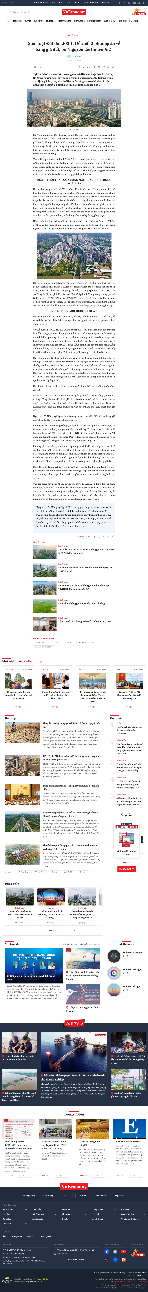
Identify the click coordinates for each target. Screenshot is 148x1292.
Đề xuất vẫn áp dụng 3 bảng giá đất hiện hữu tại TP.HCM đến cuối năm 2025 (83, 587)
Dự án (51, 908)
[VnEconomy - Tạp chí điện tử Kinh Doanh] (74, 1186)
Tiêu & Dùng (57, 3)
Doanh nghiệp (94, 21)
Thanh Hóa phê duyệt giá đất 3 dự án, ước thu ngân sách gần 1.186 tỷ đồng (70, 847)
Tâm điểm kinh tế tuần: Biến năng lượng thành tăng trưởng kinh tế (83, 975)
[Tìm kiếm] (9, 12)
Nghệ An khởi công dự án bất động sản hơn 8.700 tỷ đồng (51, 914)
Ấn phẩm (127, 815)
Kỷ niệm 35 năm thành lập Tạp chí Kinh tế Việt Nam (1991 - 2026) (54, 1145)
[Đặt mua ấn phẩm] (139, 11)
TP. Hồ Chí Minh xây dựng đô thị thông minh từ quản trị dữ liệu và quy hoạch (71, 758)
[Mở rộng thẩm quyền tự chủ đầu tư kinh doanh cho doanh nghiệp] (74, 1052)
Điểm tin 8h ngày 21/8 (132, 988)
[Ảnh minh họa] (74, 90)
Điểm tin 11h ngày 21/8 (132, 971)
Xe (68, 3)
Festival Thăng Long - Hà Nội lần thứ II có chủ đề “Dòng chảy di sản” (128, 1059)
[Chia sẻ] (113, 67)
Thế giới (123, 21)
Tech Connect (91, 3)
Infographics (84, 944)
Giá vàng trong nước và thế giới (91, 1143)
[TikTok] (139, 3)
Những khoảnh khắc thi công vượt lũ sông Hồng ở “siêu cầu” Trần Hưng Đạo (19, 1096)
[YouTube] (134, 3)
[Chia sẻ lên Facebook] (94, 67)
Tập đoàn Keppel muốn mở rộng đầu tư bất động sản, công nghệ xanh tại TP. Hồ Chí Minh (130, 749)
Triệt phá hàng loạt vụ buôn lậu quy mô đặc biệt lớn (18, 1058)
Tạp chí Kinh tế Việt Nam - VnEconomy (129, 1282)
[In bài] (35, 67)
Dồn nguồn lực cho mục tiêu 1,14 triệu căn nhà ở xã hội (20, 914)
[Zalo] (129, 3)
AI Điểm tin (126, 944)
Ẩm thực (82, 669)
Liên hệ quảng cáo (76, 1259)
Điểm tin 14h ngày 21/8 (132, 955)
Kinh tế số (51, 21)
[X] (124, 3)
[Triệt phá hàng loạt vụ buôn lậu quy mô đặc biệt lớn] (19, 1042)
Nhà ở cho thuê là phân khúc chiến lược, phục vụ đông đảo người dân (82, 914)
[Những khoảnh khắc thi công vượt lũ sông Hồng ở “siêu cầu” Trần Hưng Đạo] (19, 1079)
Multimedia (12, 944)
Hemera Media (42, 1279)
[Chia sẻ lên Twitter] (99, 67)
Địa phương (120, 669)
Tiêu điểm (17, 21)
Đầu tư (28, 21)
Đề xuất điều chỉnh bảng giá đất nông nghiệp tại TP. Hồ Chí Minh (85, 569)
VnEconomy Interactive (128, 1142)
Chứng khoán (41, 3)
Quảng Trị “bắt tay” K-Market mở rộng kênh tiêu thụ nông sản (129, 695)
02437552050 (62, 1254)
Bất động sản (110, 21)
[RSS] (123, 1259)
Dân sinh (133, 21)
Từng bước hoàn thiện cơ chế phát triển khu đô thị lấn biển (71, 788)
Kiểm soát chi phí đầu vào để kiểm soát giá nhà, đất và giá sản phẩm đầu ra (129, 801)
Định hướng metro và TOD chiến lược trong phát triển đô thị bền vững (18, 1145)
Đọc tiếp (10, 718)
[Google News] (144, 3)
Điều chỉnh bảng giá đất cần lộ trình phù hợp (81, 603)
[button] (50, 930)
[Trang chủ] (8, 21)
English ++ (107, 3)
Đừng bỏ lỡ (12, 883)
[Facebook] (120, 3)
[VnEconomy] (74, 234)
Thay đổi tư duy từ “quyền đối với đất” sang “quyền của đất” (71, 725)
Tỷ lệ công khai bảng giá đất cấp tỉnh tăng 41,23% (84, 621)
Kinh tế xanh (64, 21)
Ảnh (5, 1237)
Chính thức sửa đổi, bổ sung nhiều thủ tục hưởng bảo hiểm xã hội (55, 695)
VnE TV (77, 3)
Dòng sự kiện (74, 1114)
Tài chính (38, 21)
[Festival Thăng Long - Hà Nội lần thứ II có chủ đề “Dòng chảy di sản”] (128, 1042)
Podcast (74, 944)
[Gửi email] (104, 67)
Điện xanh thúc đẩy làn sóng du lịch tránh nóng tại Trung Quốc (18, 695)
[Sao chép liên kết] (108, 67)
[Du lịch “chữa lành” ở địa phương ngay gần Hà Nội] (128, 1079)
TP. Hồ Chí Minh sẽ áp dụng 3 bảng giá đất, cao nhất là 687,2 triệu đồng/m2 (86, 551)
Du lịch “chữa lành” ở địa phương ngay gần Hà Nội (126, 1095)
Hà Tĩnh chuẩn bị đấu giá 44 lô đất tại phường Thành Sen (129, 730)
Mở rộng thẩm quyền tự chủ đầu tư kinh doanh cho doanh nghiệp (73, 1077)
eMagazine (95, 944)
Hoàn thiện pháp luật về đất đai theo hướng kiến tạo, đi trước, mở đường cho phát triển (70, 815)
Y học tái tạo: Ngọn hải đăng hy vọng (82, 1009)
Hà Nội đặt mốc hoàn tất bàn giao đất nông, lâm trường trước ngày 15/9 (129, 784)
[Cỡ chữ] (40, 67)
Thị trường (79, 21)
